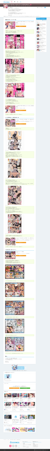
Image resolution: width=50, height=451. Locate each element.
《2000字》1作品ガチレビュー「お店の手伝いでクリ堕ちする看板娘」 (7, 407)
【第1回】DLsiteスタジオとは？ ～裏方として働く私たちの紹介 (15, 420)
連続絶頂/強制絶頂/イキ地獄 (28, 16)
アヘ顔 (18, 16)
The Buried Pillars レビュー (31, 419)
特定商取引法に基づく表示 (35, 444)
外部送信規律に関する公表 (35, 446)
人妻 (20, 16)
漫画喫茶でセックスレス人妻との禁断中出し (31, 398)
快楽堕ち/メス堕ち (12, 16)
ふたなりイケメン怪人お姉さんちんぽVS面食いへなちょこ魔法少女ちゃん (25, 119)
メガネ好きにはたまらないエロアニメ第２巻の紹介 (15, 407)
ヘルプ (23, 445)
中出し (32, 16)
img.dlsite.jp (7, 73)
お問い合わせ (24, 446)
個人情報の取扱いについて (35, 445)
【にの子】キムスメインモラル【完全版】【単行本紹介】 (31, 407)
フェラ (39, 16)
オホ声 (15, 16)
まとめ (8, 439)
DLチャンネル (6, 2)
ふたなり (8, 16)
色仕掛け (23, 16)
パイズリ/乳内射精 (36, 16)
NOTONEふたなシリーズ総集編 (20, 251)
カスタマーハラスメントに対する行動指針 (27, 444)
